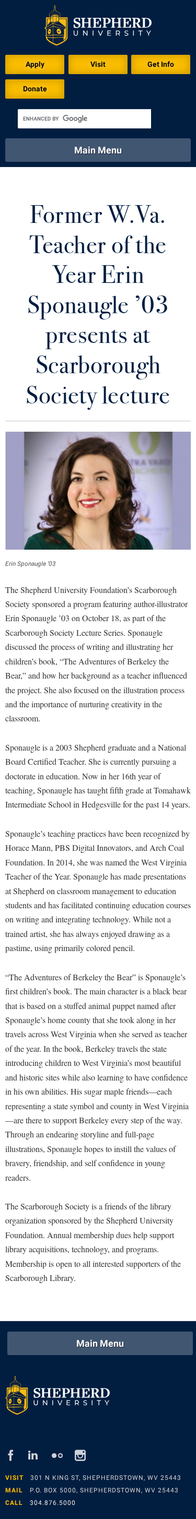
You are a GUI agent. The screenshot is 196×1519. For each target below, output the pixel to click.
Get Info (160, 64)
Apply (35, 64)
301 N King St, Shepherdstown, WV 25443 (105, 1477)
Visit (98, 64)
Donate (35, 89)
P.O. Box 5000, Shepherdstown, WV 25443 (104, 1490)
